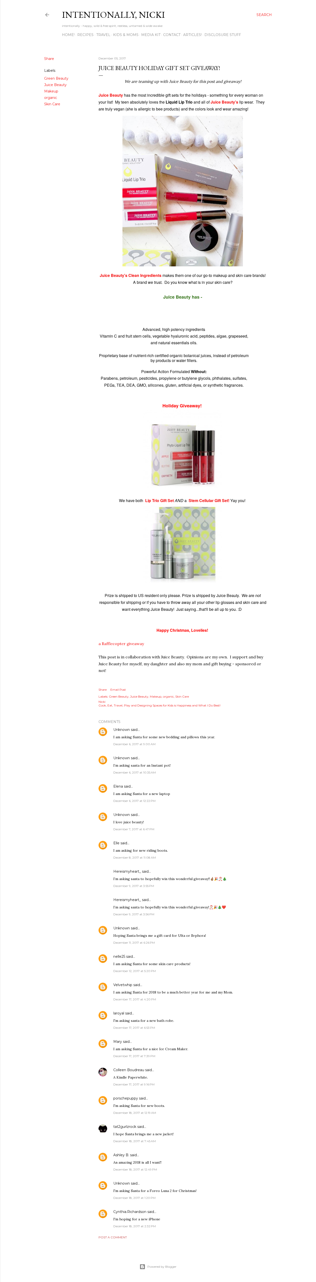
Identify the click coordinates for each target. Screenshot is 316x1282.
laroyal (118, 1013)
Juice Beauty (55, 85)
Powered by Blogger (162, 1266)
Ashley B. (121, 1155)
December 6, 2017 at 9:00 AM (134, 744)
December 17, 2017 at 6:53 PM (134, 1027)
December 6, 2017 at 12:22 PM (134, 801)
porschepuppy (125, 1098)
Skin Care (52, 104)
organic (50, 97)
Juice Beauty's (224, 102)
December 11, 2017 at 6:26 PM (134, 942)
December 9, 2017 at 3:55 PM (133, 886)
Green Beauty (56, 78)
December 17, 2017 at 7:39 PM (134, 1056)
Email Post (118, 689)
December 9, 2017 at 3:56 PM (133, 914)
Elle (116, 843)
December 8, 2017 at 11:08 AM (134, 857)
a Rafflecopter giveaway (121, 643)
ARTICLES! (192, 35)
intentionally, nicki (113, 14)
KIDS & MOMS (125, 35)
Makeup (51, 91)
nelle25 (119, 956)
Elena (118, 786)
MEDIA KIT (150, 35)
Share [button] (49, 58)
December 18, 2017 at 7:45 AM (134, 1141)
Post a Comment (113, 1237)
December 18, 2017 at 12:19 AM (134, 1113)
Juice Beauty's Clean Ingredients (131, 275)
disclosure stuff (222, 35)
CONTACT (171, 35)
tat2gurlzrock (124, 1126)
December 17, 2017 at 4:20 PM (134, 999)
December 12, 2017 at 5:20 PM (134, 971)
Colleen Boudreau (128, 1070)
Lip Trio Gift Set (159, 500)
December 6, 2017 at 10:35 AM (134, 772)
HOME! (68, 35)
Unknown (121, 729)
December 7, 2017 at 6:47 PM (133, 829)
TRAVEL (103, 35)
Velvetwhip (122, 985)
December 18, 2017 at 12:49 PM (135, 1169)
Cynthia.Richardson (129, 1212)
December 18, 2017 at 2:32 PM (134, 1226)
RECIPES (85, 35)
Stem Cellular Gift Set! (209, 500)
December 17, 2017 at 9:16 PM (134, 1084)
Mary (117, 1041)
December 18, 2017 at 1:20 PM (134, 1198)
